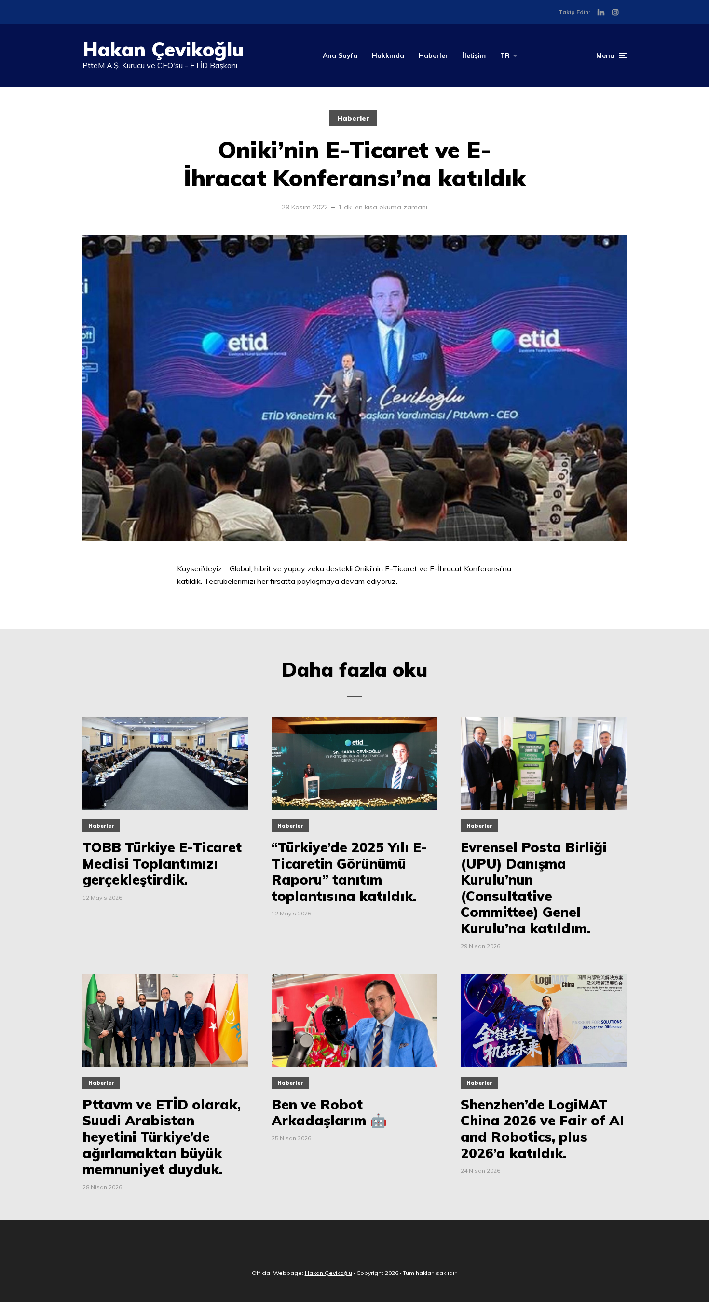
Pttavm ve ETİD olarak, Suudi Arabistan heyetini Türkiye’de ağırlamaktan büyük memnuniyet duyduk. (161, 1136)
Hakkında (388, 55)
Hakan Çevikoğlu (163, 49)
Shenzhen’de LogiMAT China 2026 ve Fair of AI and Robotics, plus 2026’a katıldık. (542, 1128)
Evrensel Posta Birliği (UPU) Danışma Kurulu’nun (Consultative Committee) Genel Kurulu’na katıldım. (534, 888)
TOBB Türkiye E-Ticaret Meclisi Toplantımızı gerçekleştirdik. (162, 863)
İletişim (474, 55)
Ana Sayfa (340, 55)
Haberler (433, 55)
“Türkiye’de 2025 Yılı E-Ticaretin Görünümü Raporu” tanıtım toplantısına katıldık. (349, 871)
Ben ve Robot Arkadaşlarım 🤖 (329, 1112)
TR (505, 55)
